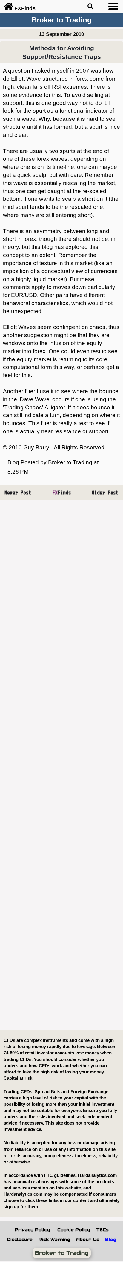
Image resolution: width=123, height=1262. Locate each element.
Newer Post (17, 492)
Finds (61, 492)
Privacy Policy (32, 1229)
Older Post (105, 492)
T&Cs (102, 1229)
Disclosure (20, 1239)
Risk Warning (54, 1239)
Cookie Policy (73, 1229)
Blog (110, 1239)
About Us (87, 1239)
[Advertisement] (61, 765)
